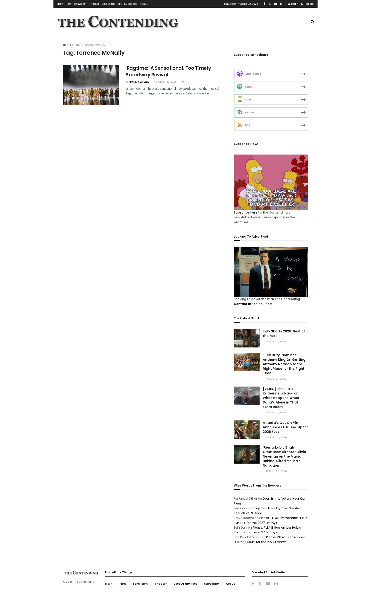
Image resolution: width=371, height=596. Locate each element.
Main (60, 4)
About (143, 4)
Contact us (243, 304)
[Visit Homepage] (118, 22)
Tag (77, 45)
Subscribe (130, 4)
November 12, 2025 (165, 81)
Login (294, 4)
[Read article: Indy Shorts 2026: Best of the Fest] (247, 338)
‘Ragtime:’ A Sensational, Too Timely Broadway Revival (168, 71)
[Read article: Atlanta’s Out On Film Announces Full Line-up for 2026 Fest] (247, 429)
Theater (94, 4)
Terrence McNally (94, 45)
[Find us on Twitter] (269, 4)
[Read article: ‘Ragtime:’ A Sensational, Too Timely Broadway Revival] (91, 85)
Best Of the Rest (112, 4)
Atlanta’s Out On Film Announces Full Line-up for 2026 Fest (285, 427)
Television (80, 4)
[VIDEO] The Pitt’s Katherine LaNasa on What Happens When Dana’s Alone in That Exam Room (281, 398)
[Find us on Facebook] (264, 4)
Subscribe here (245, 212)
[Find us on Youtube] (275, 4)
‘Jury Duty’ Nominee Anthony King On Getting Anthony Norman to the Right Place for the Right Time (284, 364)
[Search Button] (312, 22)
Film (68, 4)
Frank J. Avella (139, 81)
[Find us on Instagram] (281, 4)
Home (67, 45)
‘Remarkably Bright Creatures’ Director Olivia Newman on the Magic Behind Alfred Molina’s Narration (284, 456)
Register (308, 4)
